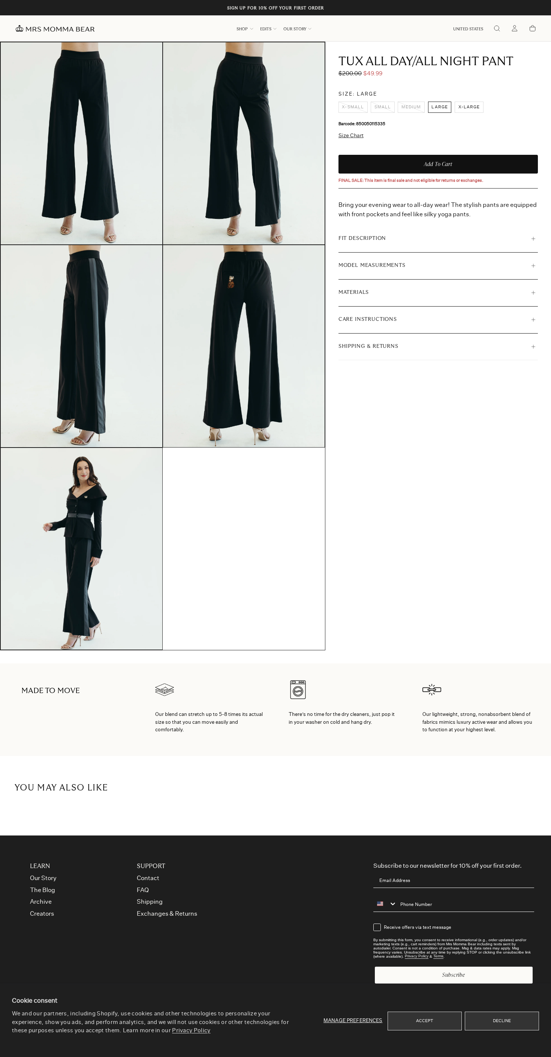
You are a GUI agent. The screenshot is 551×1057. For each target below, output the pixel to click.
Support (151, 866)
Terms (438, 956)
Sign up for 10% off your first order (275, 8)
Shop (242, 29)
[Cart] (533, 29)
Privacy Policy (191, 1030)
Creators (42, 914)
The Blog (42, 890)
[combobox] (385, 904)
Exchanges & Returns (167, 914)
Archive (41, 902)
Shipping (150, 902)
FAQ (143, 890)
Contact (148, 878)
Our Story (294, 29)
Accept (425, 1021)
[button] (468, 29)
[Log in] (515, 29)
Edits (265, 29)
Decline (502, 1021)
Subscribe (453, 974)
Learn (40, 866)
